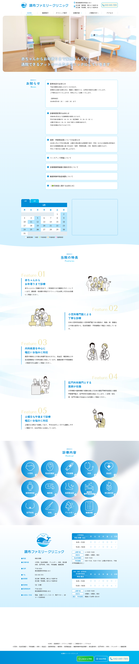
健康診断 (89, 512)
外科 (50, 512)
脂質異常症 (30, 493)
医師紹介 (45, 13)
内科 (89, 473)
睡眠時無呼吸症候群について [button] (61, 176)
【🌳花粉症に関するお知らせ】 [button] (62, 185)
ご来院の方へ (93, 13)
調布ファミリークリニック (70, 653)
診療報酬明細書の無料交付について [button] (64, 167)
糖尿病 (49, 493)
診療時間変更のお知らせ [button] (59, 113)
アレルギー (69, 512)
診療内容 (76, 13)
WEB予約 (102, 659)
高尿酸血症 (69, 493)
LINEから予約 (86, 659)
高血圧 (109, 473)
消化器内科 (108, 493)
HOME (29, 13)
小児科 (30, 473)
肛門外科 (30, 512)
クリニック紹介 (61, 13)
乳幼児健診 (49, 473)
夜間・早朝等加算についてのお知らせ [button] (65, 140)
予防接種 (69, 473)
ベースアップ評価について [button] (60, 157)
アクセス (110, 13)
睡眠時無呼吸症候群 (89, 493)
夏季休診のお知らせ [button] (58, 83)
